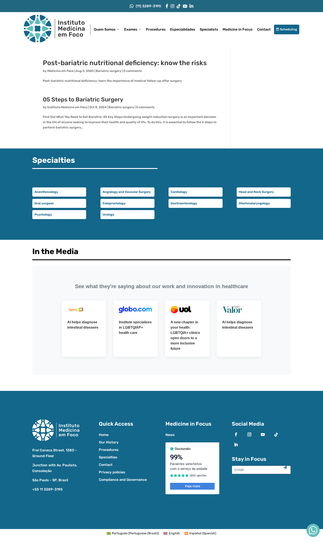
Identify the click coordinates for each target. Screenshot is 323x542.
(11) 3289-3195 (148, 6)
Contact (264, 29)
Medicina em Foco (60, 71)
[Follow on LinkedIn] (236, 445)
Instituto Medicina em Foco (67, 107)
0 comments (132, 71)
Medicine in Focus (238, 29)
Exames (130, 29)
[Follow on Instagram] (249, 434)
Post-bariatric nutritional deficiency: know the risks (125, 63)
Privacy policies (112, 472)
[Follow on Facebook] (236, 434)
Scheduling (286, 29)
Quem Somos (105, 29)
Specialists (209, 29)
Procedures (156, 29)
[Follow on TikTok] (276, 434)
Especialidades (182, 29)
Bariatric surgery (108, 71)
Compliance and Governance (123, 480)
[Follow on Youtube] (263, 434)
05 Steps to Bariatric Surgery (83, 99)
